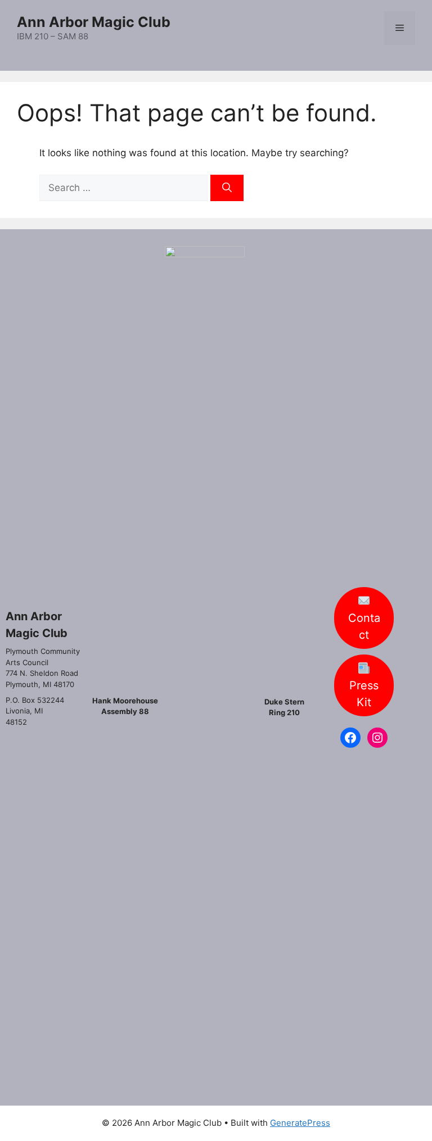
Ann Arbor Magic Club (93, 21)
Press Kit (364, 705)
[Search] (227, 188)
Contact (364, 637)
